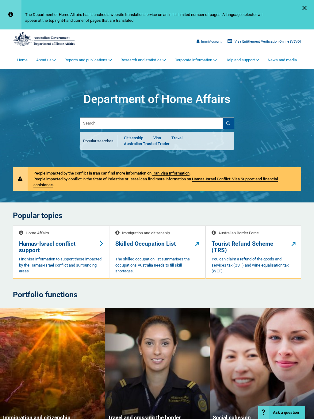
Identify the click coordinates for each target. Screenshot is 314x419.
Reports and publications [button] (85, 60)
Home (22, 60)
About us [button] (44, 60)
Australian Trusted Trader (147, 143)
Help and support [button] (240, 60)
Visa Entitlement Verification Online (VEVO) (267, 41)
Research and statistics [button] (141, 60)
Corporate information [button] (193, 60)
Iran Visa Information (171, 173)
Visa (157, 138)
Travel (176, 138)
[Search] (228, 123)
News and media (282, 60)
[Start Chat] (281, 412)
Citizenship (133, 138)
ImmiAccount (211, 41)
